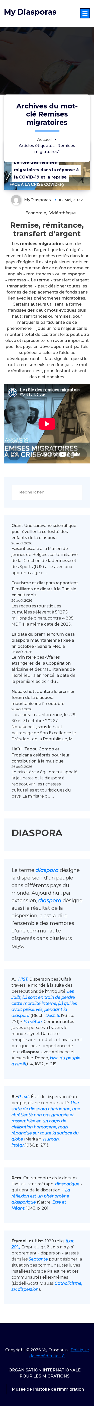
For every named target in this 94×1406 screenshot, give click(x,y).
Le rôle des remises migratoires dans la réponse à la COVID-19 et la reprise (46, 170)
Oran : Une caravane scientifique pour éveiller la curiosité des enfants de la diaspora (44, 531)
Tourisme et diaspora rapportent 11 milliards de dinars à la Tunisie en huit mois (45, 588)
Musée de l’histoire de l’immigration (48, 1389)
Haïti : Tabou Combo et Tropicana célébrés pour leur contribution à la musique (40, 755)
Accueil (44, 139)
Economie (35, 213)
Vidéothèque (62, 213)
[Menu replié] (85, 13)
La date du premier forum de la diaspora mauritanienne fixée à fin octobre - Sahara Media (43, 640)
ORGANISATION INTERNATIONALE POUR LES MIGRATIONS (45, 1373)
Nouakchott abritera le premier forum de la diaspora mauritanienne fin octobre (43, 697)
